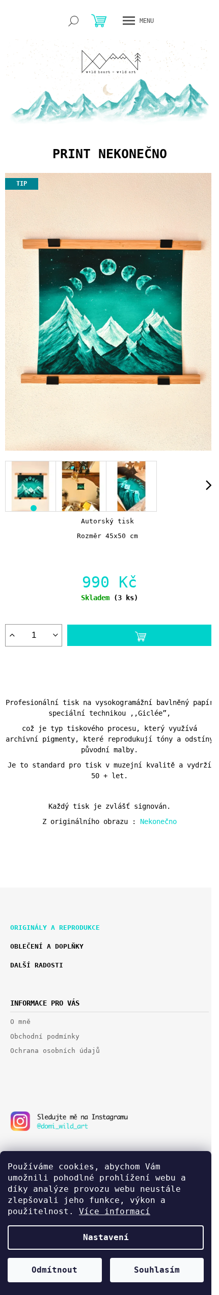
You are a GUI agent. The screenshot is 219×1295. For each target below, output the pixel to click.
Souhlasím (157, 1270)
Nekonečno (158, 821)
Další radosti (36, 965)
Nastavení (106, 1237)
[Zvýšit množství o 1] (12, 635)
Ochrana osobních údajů (55, 1050)
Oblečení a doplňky (47, 946)
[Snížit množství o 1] (55, 635)
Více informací (114, 1211)
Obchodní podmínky (44, 1036)
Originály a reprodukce (55, 927)
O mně (20, 1021)
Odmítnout (54, 1270)
